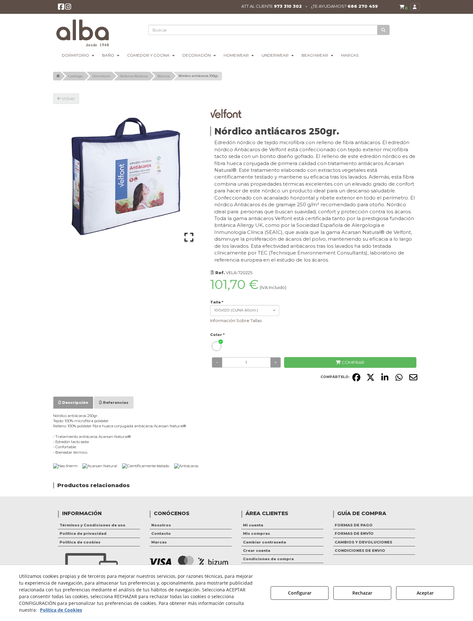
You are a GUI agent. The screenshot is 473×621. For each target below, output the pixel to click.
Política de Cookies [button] (61, 610)
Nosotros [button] (161, 525)
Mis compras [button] (256, 533)
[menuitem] (403, 7)
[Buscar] (383, 30)
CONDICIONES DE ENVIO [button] (360, 550)
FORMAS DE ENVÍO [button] (354, 533)
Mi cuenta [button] (253, 525)
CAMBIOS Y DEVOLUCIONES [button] (363, 542)
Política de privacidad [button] (83, 533)
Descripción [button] (74, 402)
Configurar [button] (299, 593)
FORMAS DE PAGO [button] (354, 525)
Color (217, 334)
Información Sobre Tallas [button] (236, 320)
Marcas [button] (159, 542)
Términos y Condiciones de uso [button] (92, 525)
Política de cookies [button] (80, 542)
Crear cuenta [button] (256, 550)
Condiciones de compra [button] (268, 559)
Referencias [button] (115, 402)
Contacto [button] (161, 533)
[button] (61, 8)
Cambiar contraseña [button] (264, 542)
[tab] (73, 402)
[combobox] (244, 310)
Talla (216, 302)
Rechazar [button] (362, 593)
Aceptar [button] (425, 593)
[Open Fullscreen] (188, 237)
